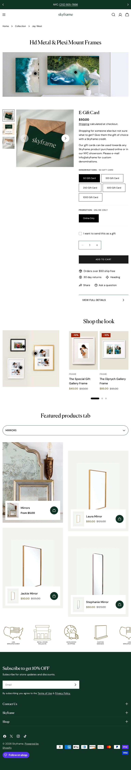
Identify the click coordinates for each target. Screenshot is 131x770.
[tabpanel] (65, 532)
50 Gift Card (89, 178)
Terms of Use (45, 693)
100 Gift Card (112, 178)
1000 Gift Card (90, 197)
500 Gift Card (114, 187)
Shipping (84, 124)
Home (6, 26)
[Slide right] (65, 138)
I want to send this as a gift (99, 233)
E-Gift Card (89, 112)
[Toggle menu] (4, 14)
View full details (94, 300)
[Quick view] (93, 339)
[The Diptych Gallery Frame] (114, 350)
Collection (20, 26)
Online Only (88, 218)
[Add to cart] (54, 596)
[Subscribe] (75, 684)
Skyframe (18, 743)
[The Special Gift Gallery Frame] (83, 350)
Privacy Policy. (62, 693)
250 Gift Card (90, 187)
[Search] (113, 14)
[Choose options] (54, 510)
